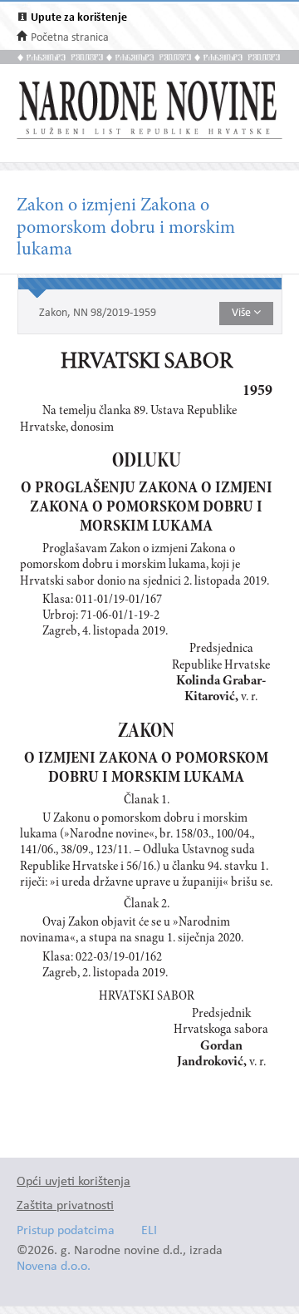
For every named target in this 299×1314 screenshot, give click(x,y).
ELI (149, 1231)
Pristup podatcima (66, 1231)
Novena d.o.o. (54, 1267)
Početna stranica (70, 38)
